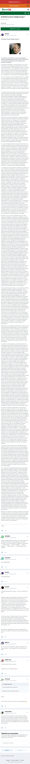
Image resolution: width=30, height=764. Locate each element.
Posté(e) (10, 35)
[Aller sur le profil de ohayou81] (2, 558)
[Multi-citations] (2, 531)
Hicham (4, 23)
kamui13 (7, 586)
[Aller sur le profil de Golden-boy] (2, 660)
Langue (8, 760)
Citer (5, 530)
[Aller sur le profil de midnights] (2, 536)
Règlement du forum (14, 2)
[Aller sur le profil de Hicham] (2, 34)
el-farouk (7, 679)
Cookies (22, 760)
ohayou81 (7, 557)
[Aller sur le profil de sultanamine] (2, 712)
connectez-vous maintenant (17, 736)
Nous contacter (15, 760)
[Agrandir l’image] (15, 48)
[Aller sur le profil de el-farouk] (2, 679)
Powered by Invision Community (15, 761)
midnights (7, 536)
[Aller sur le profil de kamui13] (2, 587)
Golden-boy (8, 659)
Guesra (12, 24)
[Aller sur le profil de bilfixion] (2, 643)
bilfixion (7, 642)
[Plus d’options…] (27, 34)
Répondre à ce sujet (15, 28)
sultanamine (8, 711)
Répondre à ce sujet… (9, 743)
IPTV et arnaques (14, 5)
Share (7, 750)
